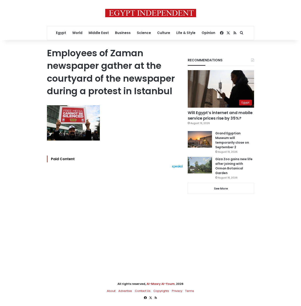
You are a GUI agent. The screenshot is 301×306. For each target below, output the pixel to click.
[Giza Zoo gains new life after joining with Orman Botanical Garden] (200, 165)
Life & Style (185, 32)
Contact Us (142, 291)
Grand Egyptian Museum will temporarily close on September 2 (232, 140)
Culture (163, 32)
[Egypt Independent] (150, 13)
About (111, 291)
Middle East (99, 32)
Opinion (208, 32)
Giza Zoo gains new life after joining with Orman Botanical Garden (234, 166)
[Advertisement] (116, 216)
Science (144, 32)
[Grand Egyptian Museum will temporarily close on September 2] (200, 139)
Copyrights (161, 291)
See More (221, 188)
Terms (189, 291)
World (77, 32)
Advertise (125, 291)
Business (123, 32)
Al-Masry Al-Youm (161, 284)
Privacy (177, 291)
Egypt (61, 32)
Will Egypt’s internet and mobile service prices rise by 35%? (220, 115)
